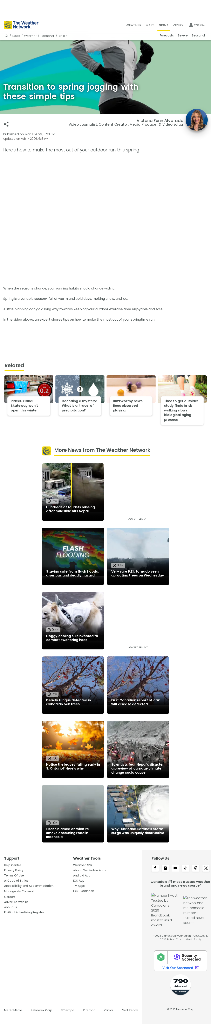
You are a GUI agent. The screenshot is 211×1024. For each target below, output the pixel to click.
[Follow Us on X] (206, 868)
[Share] (6, 124)
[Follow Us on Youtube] (175, 868)
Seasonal (47, 36)
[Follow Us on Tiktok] (186, 868)
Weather (30, 36)
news (16, 36)
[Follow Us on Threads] (196, 868)
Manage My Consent (19, 891)
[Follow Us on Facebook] (155, 868)
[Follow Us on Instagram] (165, 868)
